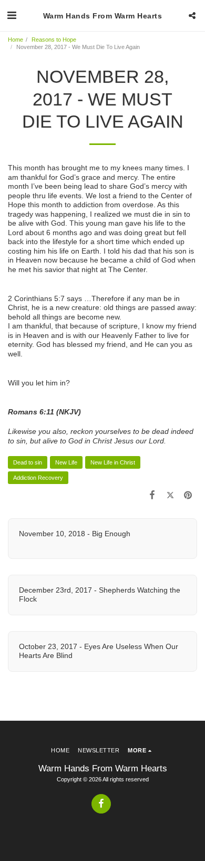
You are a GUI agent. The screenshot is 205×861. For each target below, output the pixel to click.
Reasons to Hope (54, 39)
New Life (66, 462)
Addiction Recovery (38, 478)
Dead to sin (27, 462)
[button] (11, 15)
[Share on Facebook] (152, 495)
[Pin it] (188, 495)
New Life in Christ (112, 462)
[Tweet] (170, 495)
